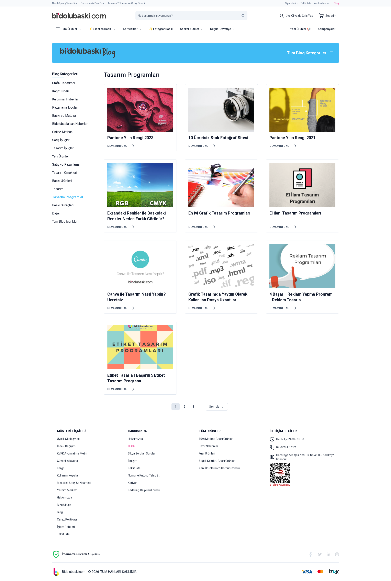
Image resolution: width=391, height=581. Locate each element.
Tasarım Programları (68, 197)
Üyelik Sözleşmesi (68, 438)
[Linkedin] (328, 554)
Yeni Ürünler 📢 (300, 29)
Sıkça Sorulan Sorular (141, 453)
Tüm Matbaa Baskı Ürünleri (216, 438)
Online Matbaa (62, 132)
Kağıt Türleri (60, 91)
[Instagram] (337, 554)
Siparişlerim (291, 3)
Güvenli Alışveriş (67, 460)
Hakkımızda (64, 497)
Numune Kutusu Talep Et (143, 475)
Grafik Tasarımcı (63, 83)
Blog (336, 3)
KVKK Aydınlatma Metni (72, 453)
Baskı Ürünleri (62, 181)
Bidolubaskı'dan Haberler (70, 124)
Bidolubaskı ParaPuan (93, 3)
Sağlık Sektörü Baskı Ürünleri (217, 460)
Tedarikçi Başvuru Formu (144, 490)
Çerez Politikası (67, 519)
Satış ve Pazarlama (65, 164)
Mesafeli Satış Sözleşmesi (74, 482)
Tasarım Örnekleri (64, 173)
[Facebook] (310, 554)
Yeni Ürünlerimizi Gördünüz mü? (219, 468)
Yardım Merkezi (322, 3)
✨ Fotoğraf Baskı (161, 29)
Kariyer (132, 482)
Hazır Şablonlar (208, 446)
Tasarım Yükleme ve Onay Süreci (126, 3)
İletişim (132, 460)
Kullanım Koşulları (68, 475)
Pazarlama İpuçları (65, 107)
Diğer (56, 213)
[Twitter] (320, 554)
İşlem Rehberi (66, 526)
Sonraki (214, 406)
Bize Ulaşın (64, 504)
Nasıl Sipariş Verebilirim (65, 3)
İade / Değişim (66, 446)
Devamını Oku (117, 145)
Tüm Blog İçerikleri (65, 221)
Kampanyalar (327, 29)
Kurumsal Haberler (65, 99)
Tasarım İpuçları (63, 148)
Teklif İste (306, 3)
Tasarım (57, 189)
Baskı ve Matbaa (64, 116)
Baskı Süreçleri (63, 205)
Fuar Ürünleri (207, 453)
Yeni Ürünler (60, 156)
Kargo (61, 468)
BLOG (131, 446)
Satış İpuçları (61, 140)
